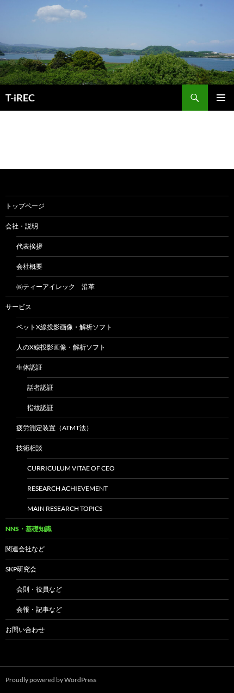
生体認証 (29, 367)
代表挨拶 (29, 246)
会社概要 (29, 266)
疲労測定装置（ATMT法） (54, 428)
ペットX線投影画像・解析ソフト (64, 327)
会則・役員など (39, 589)
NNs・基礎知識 (28, 529)
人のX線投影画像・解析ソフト (61, 347)
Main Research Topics (64, 508)
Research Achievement (67, 488)
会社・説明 (21, 226)
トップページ (25, 206)
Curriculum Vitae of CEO (71, 468)
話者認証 (40, 387)
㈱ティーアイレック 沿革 (55, 286)
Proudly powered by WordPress (50, 680)
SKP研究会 (20, 569)
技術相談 (29, 448)
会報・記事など (39, 609)
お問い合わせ (25, 629)
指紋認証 (40, 407)
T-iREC (20, 98)
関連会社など (25, 549)
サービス (18, 307)
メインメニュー (221, 98)
